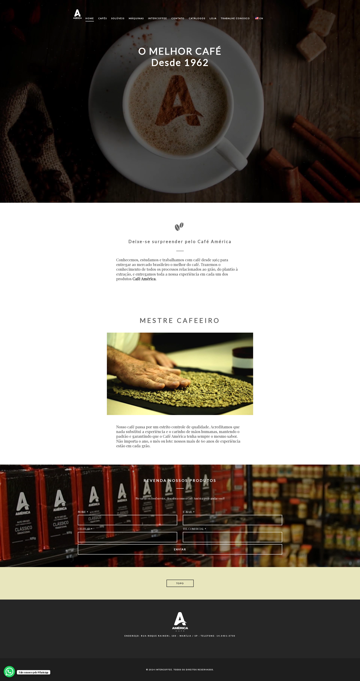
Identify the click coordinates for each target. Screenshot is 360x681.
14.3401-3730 (226, 636)
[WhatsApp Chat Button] (9, 671)
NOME (83, 512)
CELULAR (85, 529)
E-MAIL (188, 512)
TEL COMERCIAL (194, 529)
